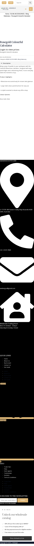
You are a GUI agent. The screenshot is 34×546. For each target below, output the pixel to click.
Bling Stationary (22, 59)
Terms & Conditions (10, 477)
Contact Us (7, 365)
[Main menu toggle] (31, 9)
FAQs (5, 469)
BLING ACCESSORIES (17, 14)
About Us (7, 361)
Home (7, 14)
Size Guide (7, 367)
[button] (4, 2)
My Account (7, 363)
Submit (22, 500)
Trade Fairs (7, 467)
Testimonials (8, 473)
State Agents (8, 471)
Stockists (6, 475)
